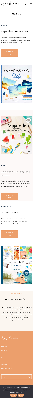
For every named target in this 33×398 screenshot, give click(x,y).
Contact (4, 365)
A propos (4, 346)
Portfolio (4, 354)
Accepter (13, 395)
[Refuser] (31, 391)
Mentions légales (6, 368)
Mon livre (4, 350)
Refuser (21, 395)
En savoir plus (9, 53)
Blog (2, 358)
